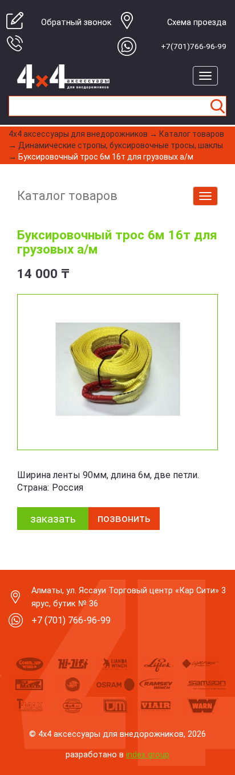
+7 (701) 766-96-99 (71, 620)
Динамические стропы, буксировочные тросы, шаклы (120, 145)
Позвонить (124, 518)
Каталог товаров (191, 133)
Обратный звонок (76, 22)
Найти (217, 106)
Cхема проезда (196, 22)
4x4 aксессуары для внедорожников (78, 133)
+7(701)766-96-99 (193, 46)
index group (147, 754)
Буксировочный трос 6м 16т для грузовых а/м (105, 156)
